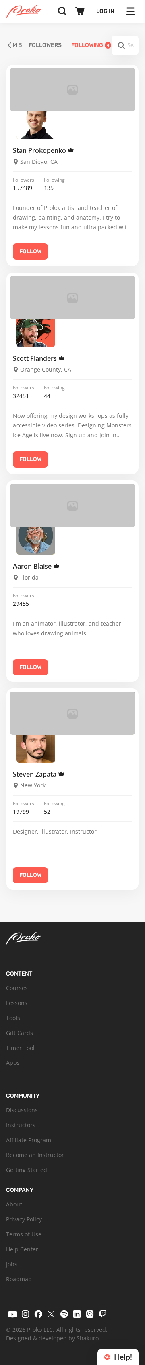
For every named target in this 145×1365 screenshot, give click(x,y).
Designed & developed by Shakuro (52, 1338)
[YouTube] (12, 1314)
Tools (13, 1018)
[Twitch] (103, 1314)
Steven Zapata (35, 774)
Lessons (16, 1003)
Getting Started (26, 1170)
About (14, 1204)
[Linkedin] (77, 1314)
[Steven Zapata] (35, 743)
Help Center (22, 1249)
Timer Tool (20, 1048)
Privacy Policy (24, 1219)
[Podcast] (90, 1314)
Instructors (20, 1125)
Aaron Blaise (33, 566)
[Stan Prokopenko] (35, 119)
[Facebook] (38, 1314)
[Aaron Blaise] (35, 535)
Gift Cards (19, 1033)
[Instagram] (25, 1314)
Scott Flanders (35, 358)
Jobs (11, 1264)
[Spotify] (64, 1314)
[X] (51, 1314)
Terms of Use (23, 1234)
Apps (13, 1063)
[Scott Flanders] (35, 327)
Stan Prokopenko (40, 150)
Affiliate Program (28, 1140)
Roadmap (19, 1279)
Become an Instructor (35, 1155)
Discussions (22, 1110)
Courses (17, 988)
